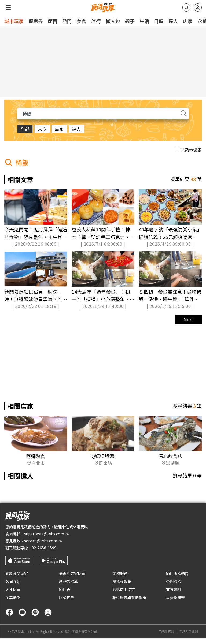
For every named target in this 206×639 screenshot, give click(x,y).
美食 (81, 20)
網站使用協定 (123, 589)
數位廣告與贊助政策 (129, 597)
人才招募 (12, 589)
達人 (173, 20)
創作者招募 (68, 581)
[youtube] (22, 612)
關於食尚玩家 (16, 573)
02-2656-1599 (44, 547)
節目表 (64, 589)
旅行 (96, 20)
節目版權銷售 (177, 573)
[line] (35, 612)
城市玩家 (14, 20)
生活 (144, 20)
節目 (52, 20)
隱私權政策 (121, 581)
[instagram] (48, 612)
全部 (25, 129)
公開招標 (173, 581)
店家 (188, 20)
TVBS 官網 (166, 631)
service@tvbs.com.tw (43, 540)
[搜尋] (186, 7)
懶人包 (113, 20)
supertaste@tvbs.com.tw (46, 533)
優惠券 (35, 20)
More (188, 319)
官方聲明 (173, 589)
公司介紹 (12, 581)
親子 (130, 20)
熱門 (67, 20)
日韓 (159, 20)
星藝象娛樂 (175, 597)
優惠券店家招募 (72, 573)
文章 (42, 129)
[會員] (198, 7)
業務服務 (119, 573)
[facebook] (9, 612)
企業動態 (12, 597)
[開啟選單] (8, 7)
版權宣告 (66, 597)
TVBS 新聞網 (189, 631)
